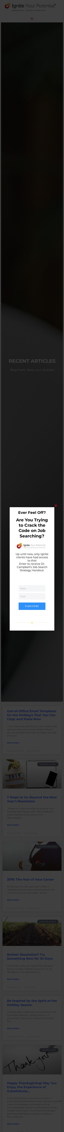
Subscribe (32, 606)
